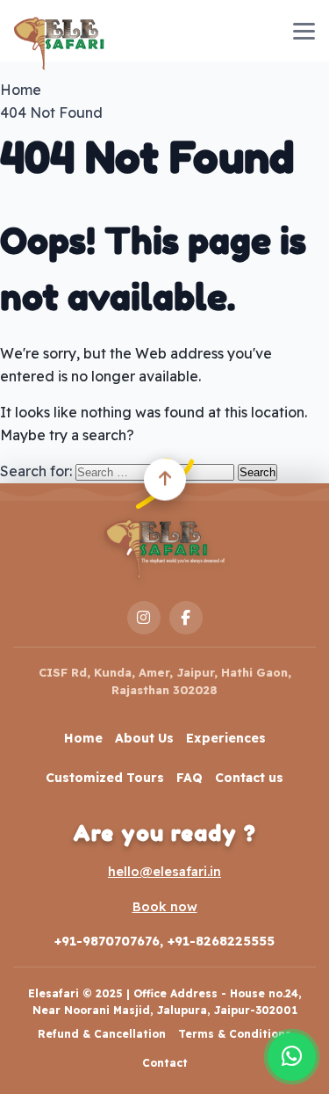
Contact (165, 1062)
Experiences (226, 738)
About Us (144, 738)
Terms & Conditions (234, 1033)
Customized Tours (105, 778)
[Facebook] (186, 617)
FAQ (189, 778)
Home (83, 738)
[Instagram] (144, 617)
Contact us (249, 778)
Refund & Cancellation (102, 1033)
